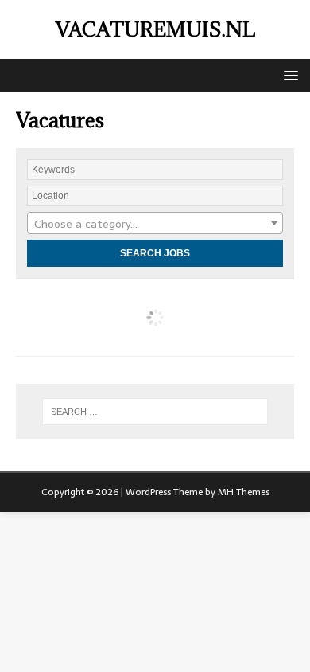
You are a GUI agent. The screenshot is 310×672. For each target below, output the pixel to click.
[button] (288, 74)
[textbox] (155, 224)
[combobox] (155, 223)
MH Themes (243, 492)
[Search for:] (155, 411)
